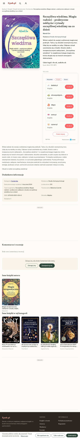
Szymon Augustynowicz (67, 349)
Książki (10, 9)
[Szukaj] (20, 3)
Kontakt (42, 430)
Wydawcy (43, 427)
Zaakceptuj (72, 435)
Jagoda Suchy (45, 349)
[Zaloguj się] (26, 3)
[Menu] (4, 3)
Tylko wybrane (58, 435)
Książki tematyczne (19, 9)
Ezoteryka (29, 9)
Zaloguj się (32, 265)
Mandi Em (46, 33)
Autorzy (42, 424)
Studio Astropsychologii (58, 37)
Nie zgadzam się (43, 435)
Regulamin (61, 424)
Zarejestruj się (47, 265)
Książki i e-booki (45, 421)
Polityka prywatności (65, 421)
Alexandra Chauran (7, 349)
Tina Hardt (24, 349)
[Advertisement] (40, 224)
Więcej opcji (24, 436)
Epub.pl (12, 3)
